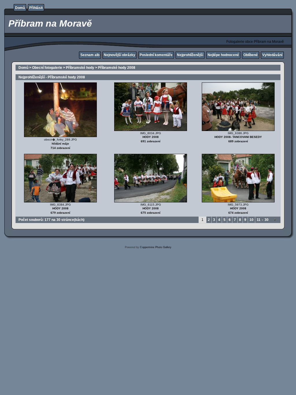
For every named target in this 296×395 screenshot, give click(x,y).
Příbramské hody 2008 (116, 68)
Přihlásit (36, 8)
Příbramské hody (80, 68)
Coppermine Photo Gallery (155, 247)
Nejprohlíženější (190, 55)
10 (251, 220)
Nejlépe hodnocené (223, 55)
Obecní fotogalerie (47, 68)
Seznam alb (89, 55)
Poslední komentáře (156, 55)
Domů (20, 8)
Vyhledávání (272, 55)
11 (258, 220)
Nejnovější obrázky (119, 55)
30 (266, 220)
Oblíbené (250, 55)
